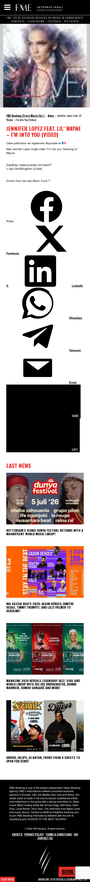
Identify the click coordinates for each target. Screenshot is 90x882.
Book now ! (74, 872)
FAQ (76, 834)
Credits (17, 834)
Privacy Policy (34, 834)
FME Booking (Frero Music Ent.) (38, 7)
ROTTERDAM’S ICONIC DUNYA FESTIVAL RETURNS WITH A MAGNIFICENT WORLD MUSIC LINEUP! (44, 532)
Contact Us (45, 838)
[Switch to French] (64, 143)
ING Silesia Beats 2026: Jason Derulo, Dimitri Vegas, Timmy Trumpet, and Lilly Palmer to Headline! (39, 607)
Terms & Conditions (58, 834)
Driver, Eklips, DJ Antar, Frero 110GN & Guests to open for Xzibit (43, 759)
